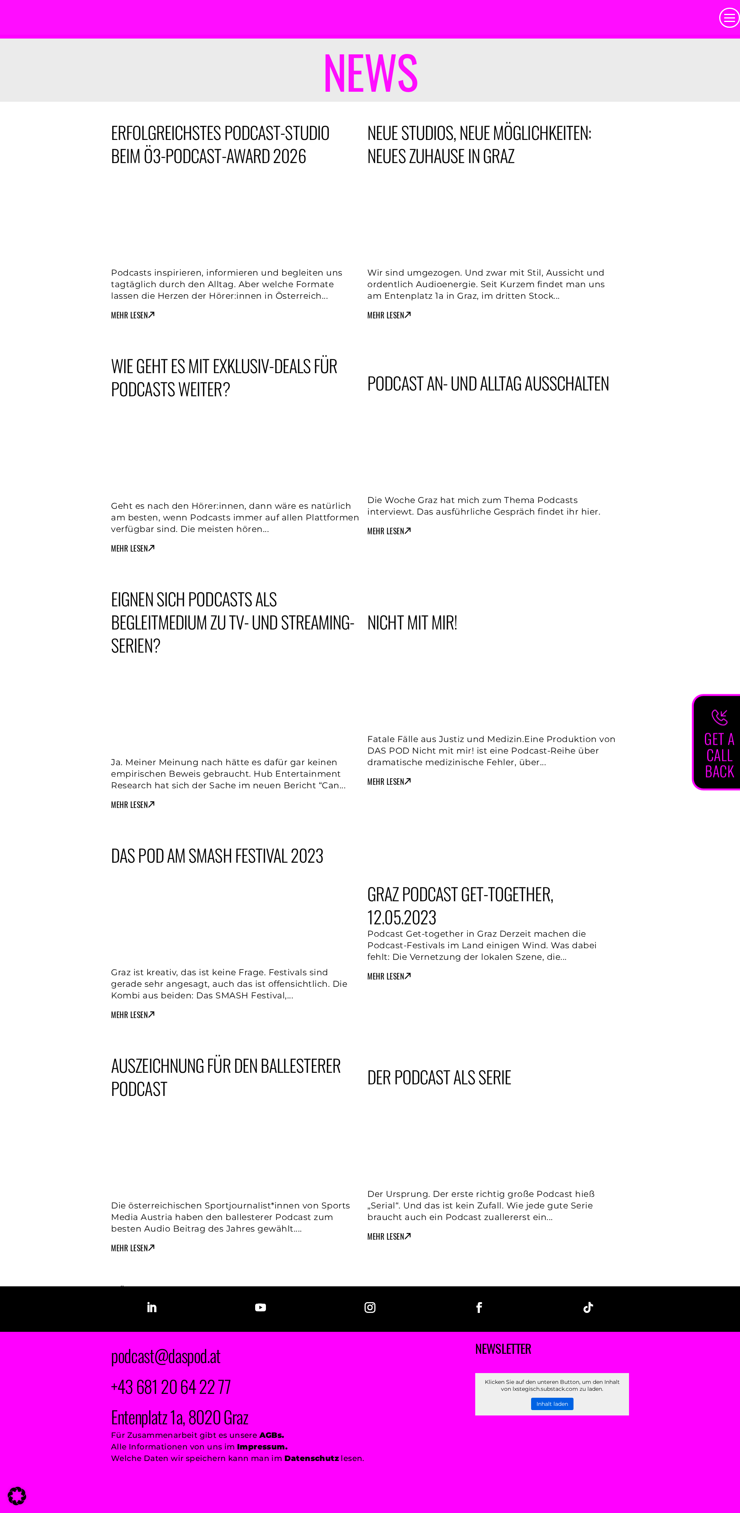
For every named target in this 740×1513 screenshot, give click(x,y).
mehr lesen (129, 315)
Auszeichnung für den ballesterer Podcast (226, 1076)
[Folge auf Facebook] (479, 1307)
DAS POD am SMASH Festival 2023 (217, 855)
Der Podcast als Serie (439, 1076)
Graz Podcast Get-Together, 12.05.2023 (460, 904)
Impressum (261, 1446)
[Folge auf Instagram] (370, 1307)
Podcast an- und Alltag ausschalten (488, 383)
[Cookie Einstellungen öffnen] (17, 1502)
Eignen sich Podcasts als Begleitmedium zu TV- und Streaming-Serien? (233, 622)
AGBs (270, 1435)
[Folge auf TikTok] (588, 1307)
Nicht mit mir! (412, 621)
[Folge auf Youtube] (260, 1307)
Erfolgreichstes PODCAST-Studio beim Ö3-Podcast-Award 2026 (220, 143)
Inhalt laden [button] (552, 1403)
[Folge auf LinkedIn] (151, 1307)
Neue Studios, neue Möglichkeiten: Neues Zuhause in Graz (479, 143)
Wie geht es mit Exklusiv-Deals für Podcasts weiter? (224, 376)
